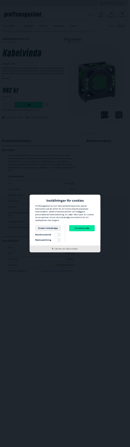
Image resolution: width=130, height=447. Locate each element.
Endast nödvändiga (48, 228)
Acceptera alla (82, 228)
